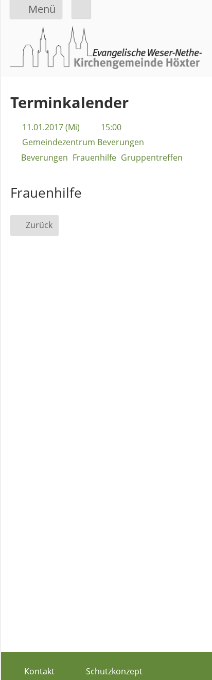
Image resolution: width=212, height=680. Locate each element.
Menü (42, 9)
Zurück (39, 225)
